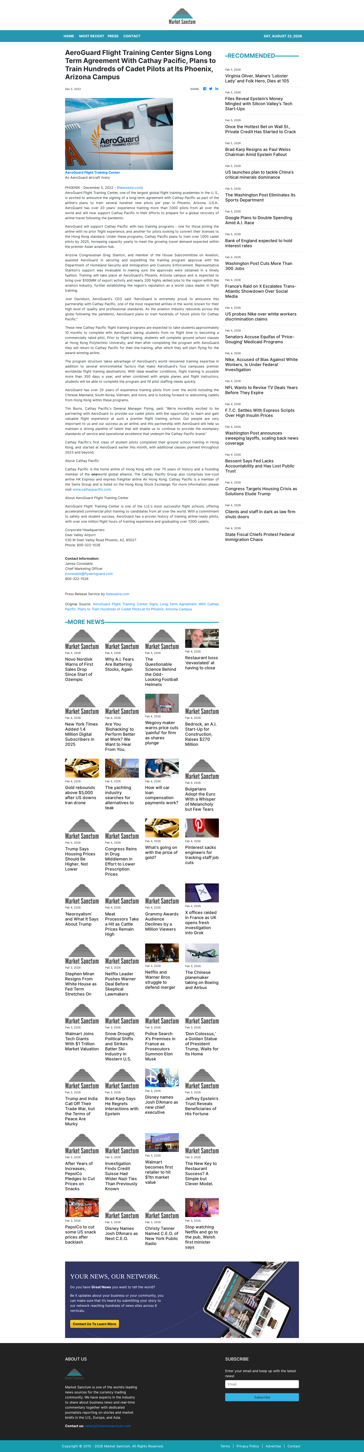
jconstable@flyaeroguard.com (89, 574)
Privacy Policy (248, 1446)
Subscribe (262, 1397)
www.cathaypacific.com (92, 489)
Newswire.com (130, 187)
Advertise (273, 1446)
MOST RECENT (91, 36)
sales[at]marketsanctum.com (108, 1426)
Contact (294, 1446)
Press (113, 36)
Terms (225, 1446)
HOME (69, 36)
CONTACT (132, 36)
